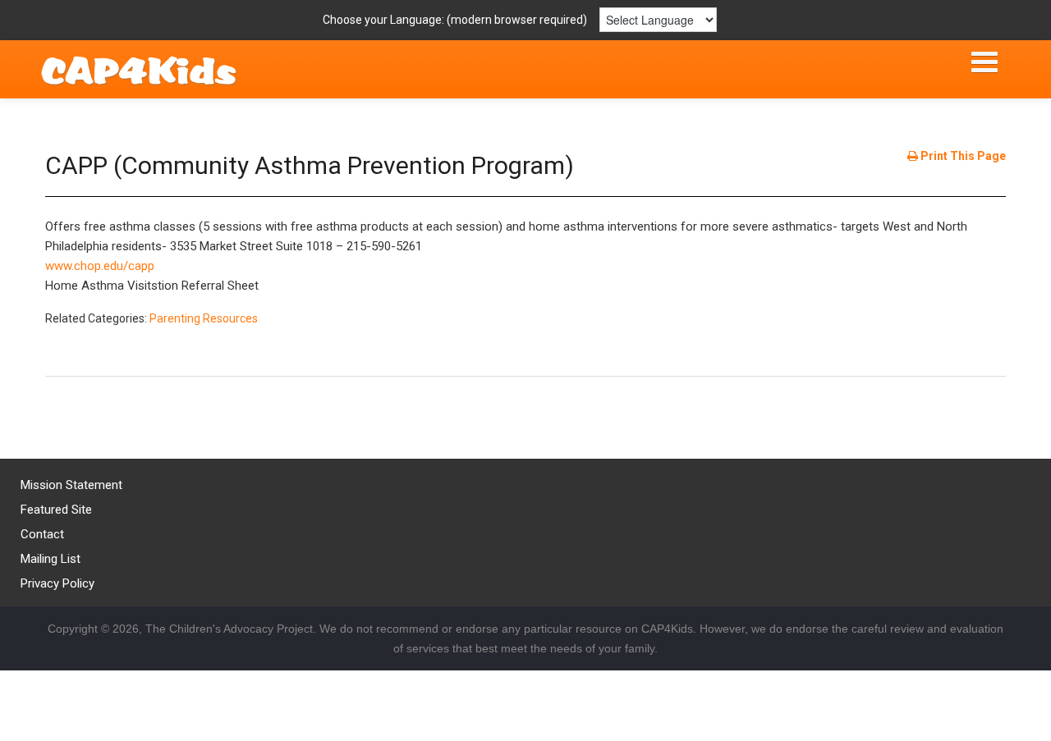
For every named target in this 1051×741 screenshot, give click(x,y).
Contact (42, 534)
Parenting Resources (203, 318)
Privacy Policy (57, 583)
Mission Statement (71, 485)
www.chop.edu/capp (99, 265)
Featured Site (56, 509)
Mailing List (50, 558)
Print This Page (962, 155)
